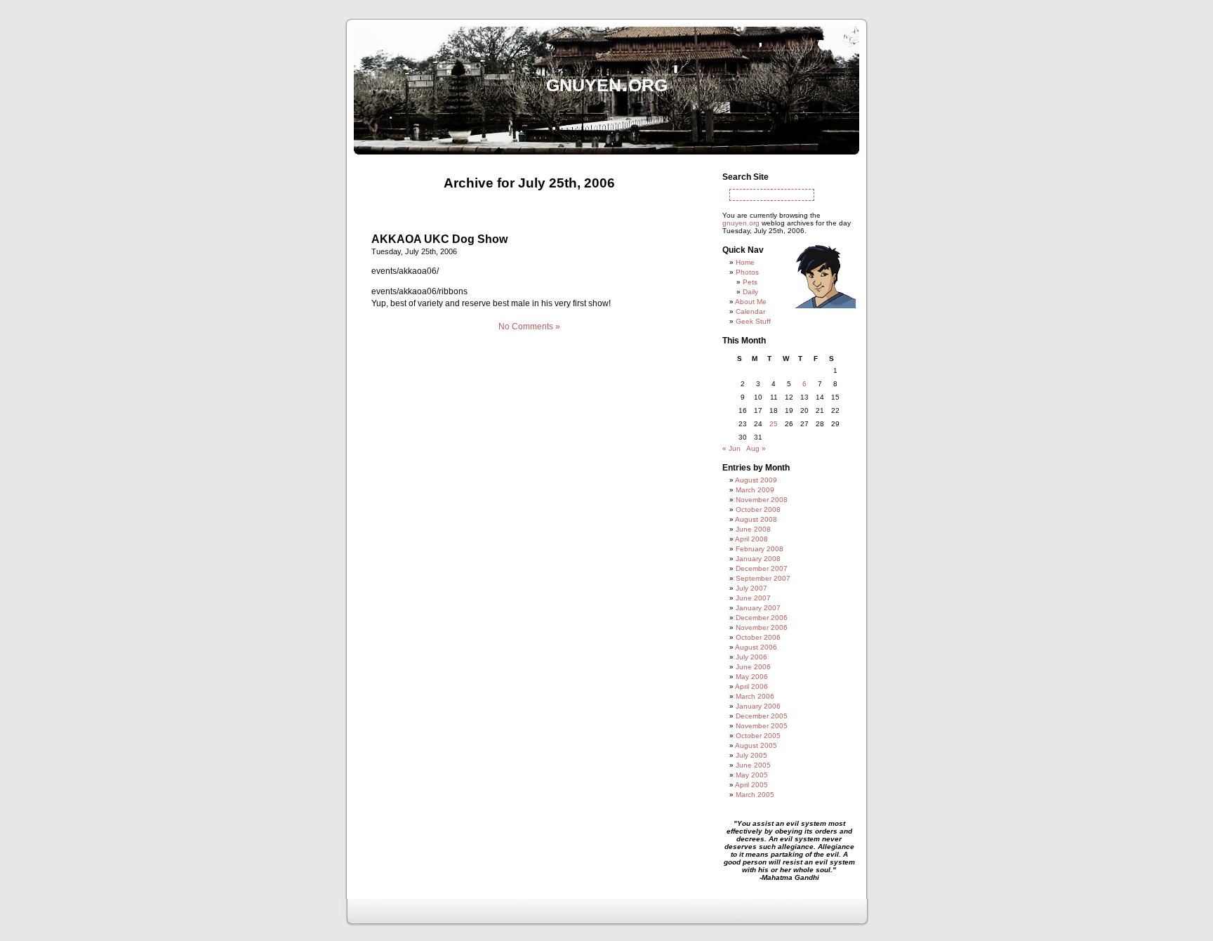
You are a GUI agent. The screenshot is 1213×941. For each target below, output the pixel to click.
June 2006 (753, 667)
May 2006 (752, 676)
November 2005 (762, 726)
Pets (750, 282)
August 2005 (756, 745)
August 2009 (756, 480)
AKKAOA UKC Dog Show (439, 239)
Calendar (750, 311)
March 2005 (755, 794)
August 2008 (756, 519)
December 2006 (762, 617)
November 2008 (762, 500)
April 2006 (751, 686)
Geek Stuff (753, 321)
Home (745, 262)
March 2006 (755, 696)
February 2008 (759, 549)
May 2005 (752, 775)
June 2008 (753, 529)
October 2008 (758, 509)
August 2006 (756, 647)
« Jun (731, 448)
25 (773, 424)
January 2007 (758, 608)
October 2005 (758, 735)
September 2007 (763, 578)
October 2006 (758, 637)
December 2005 (762, 716)
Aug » (756, 448)
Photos (747, 272)
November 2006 (762, 627)
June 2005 (753, 765)
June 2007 (753, 598)
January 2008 (758, 558)
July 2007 (751, 588)
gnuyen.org (607, 82)
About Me (751, 301)
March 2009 (755, 490)
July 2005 (751, 755)
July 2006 (751, 657)
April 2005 (751, 785)
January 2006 (758, 706)
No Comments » (529, 326)
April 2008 (751, 539)
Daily (750, 292)
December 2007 (762, 568)
